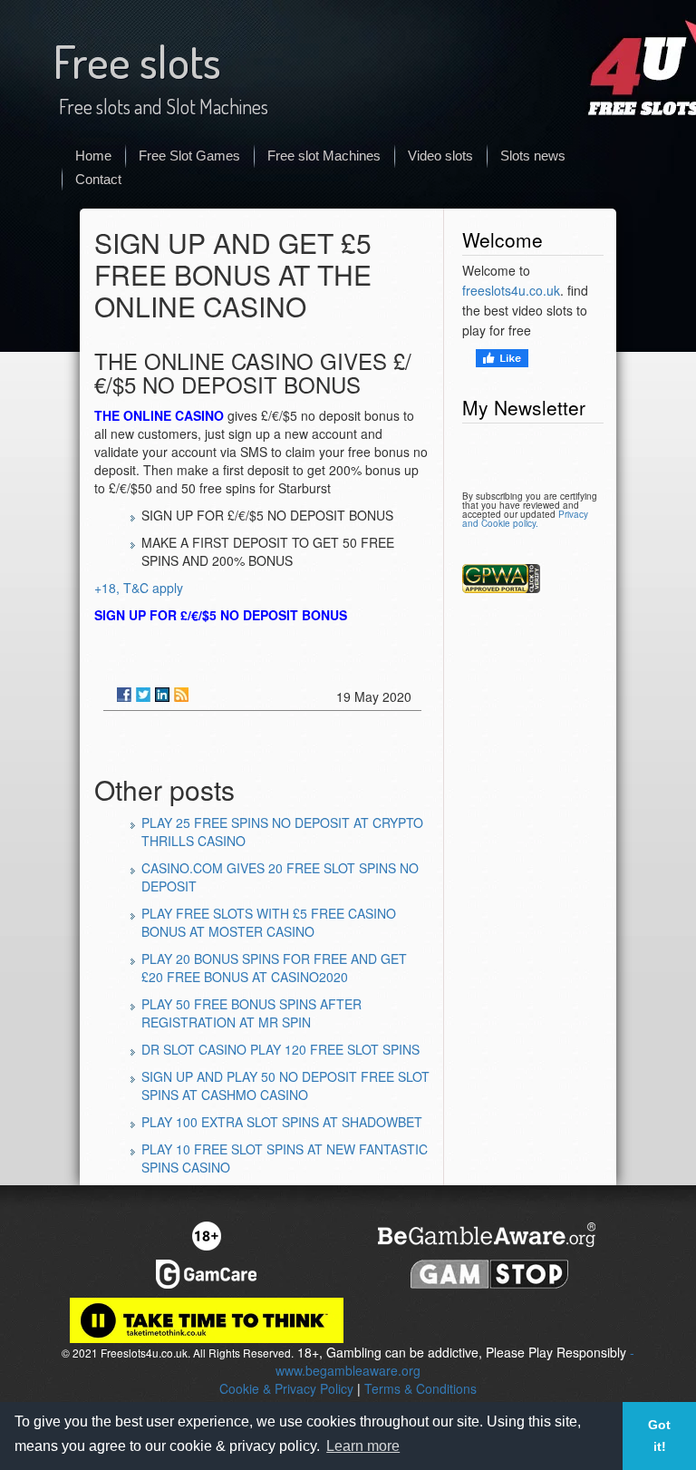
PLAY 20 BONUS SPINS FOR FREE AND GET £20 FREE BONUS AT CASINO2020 (274, 967)
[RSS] (181, 694)
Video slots (440, 155)
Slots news (533, 155)
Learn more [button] (363, 1446)
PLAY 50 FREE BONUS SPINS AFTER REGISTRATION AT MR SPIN (251, 1013)
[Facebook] (124, 694)
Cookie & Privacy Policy (286, 1388)
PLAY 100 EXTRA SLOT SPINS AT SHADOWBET (281, 1122)
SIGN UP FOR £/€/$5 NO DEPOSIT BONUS (220, 615)
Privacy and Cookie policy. (525, 519)
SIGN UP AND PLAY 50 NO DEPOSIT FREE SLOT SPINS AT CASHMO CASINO (285, 1085)
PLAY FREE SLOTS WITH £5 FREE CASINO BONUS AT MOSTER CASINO (268, 922)
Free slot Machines (324, 155)
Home (93, 155)
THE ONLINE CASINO (159, 415)
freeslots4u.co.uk (511, 290)
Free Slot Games (189, 155)
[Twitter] (143, 694)
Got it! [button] (659, 1435)
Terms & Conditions (420, 1388)
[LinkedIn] (162, 694)
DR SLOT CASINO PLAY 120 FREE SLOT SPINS (280, 1049)
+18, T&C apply (138, 588)
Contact (98, 179)
